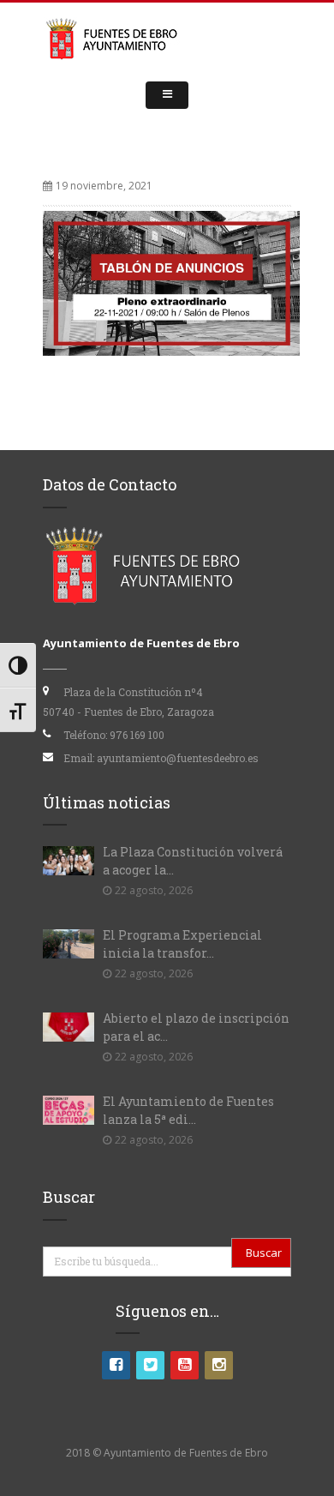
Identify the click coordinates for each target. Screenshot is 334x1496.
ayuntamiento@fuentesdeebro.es (178, 758)
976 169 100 (137, 735)
